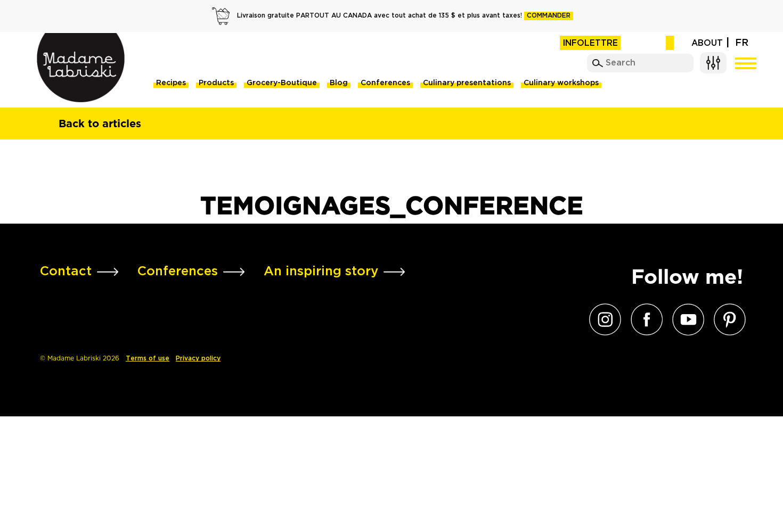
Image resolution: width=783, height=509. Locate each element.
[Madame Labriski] (81, 67)
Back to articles (100, 123)
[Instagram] (602, 319)
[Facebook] (644, 319)
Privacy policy (198, 359)
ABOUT (707, 43)
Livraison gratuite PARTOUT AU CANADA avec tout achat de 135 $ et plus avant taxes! (403, 16)
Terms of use (147, 359)
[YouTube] (686, 319)
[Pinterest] (727, 319)
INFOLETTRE (590, 43)
